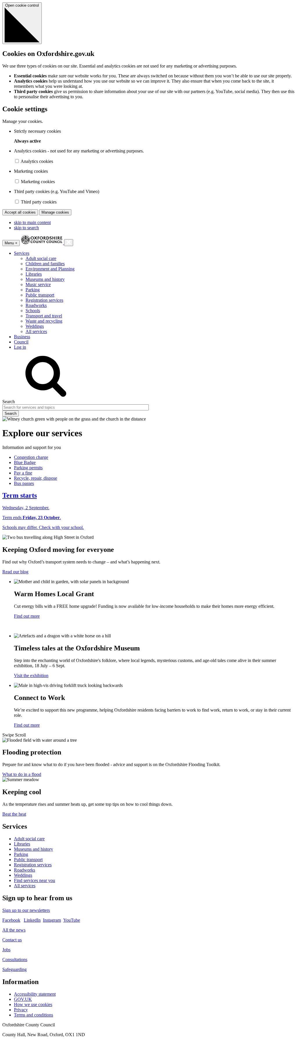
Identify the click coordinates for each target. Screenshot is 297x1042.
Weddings (35, 326)
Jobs (6, 949)
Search (8, 401)
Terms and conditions (33, 1014)
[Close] (68, 242)
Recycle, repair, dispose (35, 478)
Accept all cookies (20, 212)
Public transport (40, 294)
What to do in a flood (21, 774)
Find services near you (34, 880)
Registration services (44, 300)
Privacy (21, 1009)
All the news (14, 930)
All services (36, 331)
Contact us (12, 939)
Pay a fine (23, 472)
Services (21, 253)
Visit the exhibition (31, 675)
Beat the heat (14, 814)
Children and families (45, 263)
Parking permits (28, 467)
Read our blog (15, 571)
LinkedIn (32, 920)
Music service (38, 284)
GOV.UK (23, 999)
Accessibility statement (35, 994)
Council (21, 341)
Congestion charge (31, 457)
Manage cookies (55, 212)
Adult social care (41, 258)
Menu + (11, 243)
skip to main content (32, 222)
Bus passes (24, 483)
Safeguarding (14, 969)
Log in (20, 347)
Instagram (52, 920)
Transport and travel (44, 315)
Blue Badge (25, 462)
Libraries (34, 274)
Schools (33, 310)
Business (22, 336)
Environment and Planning (50, 268)
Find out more (27, 616)
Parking (33, 289)
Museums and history (45, 279)
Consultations (14, 959)
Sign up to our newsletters (26, 910)
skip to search (26, 227)
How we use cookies (33, 1004)
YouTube (71, 920)
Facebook (11, 920)
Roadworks (36, 305)
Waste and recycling (44, 321)
